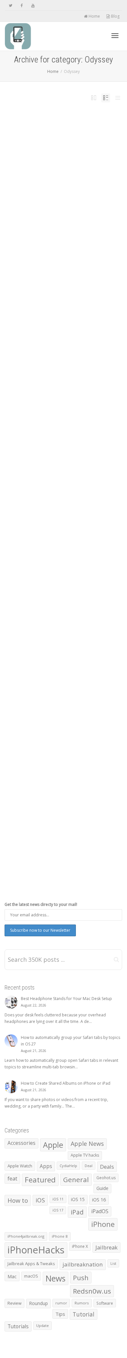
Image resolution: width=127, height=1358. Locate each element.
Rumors (82, 1302)
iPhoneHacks (35, 1249)
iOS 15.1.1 (41, 799)
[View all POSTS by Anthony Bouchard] (36, 201)
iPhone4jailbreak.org (25, 1236)
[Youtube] (32, 5)
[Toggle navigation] (115, 35)
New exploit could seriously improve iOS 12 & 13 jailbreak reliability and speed (62, 193)
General (76, 1179)
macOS (31, 1276)
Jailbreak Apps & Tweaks (31, 1263)
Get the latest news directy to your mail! (41, 904)
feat (12, 1178)
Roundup (38, 1303)
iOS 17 (57, 1210)
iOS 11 (58, 1199)
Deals (107, 1166)
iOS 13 (37, 206)
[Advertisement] (63, 332)
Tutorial (83, 1314)
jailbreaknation (83, 1264)
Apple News (87, 1143)
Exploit (66, 201)
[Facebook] (21, 5)
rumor (61, 1302)
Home (94, 16)
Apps (46, 1166)
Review (14, 1303)
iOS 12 (87, 201)
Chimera (58, 201)
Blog (115, 16)
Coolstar (58, 487)
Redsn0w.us (92, 1291)
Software (75, 491)
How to (17, 1200)
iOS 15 (78, 1199)
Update (83, 491)
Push (90, 799)
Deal (88, 1165)
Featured (74, 201)
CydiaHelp (68, 1165)
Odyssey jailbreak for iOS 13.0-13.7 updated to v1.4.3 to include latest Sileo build (61, 477)
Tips (60, 1314)
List (113, 1263)
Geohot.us (106, 1177)
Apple (53, 1145)
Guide (102, 1188)
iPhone (58, 206)
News (73, 206)
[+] (63, 169)
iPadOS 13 (49, 206)
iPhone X (80, 1246)
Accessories (21, 1143)
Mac (12, 1276)
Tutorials (18, 1326)
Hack (81, 201)
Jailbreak (66, 206)
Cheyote (58, 795)
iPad (43, 206)
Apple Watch (19, 1166)
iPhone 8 (60, 1236)
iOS (78, 487)
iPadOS (37, 491)
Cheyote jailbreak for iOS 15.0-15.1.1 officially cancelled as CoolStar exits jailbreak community (60, 785)
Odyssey (80, 206)
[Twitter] (10, 5)
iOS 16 (99, 1199)
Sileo (36, 803)
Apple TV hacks (85, 1155)
